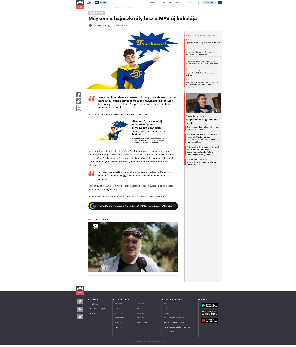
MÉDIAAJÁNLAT (169, 332)
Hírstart (118, 308)
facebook (93, 8)
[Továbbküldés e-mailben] (78, 101)
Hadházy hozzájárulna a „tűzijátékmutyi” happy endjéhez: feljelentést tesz (202, 162)
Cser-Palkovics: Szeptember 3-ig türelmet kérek (202, 119)
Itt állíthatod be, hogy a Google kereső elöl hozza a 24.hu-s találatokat (136, 206)
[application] (133, 247)
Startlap (118, 304)
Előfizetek (209, 2)
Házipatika (141, 304)
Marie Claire (142, 322)
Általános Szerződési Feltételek (177, 327)
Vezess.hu (119, 313)
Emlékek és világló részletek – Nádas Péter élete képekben (203, 128)
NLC (116, 327)
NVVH (179, 2)
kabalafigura (107, 8)
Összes (212, 35)
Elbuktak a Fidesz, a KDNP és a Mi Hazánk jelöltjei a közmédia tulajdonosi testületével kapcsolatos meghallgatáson (203, 138)
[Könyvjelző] (78, 108)
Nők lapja (141, 318)
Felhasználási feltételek (174, 318)
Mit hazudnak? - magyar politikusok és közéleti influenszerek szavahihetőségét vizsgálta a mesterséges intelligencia (203, 151)
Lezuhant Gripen (167, 2)
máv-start (121, 8)
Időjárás (154, 2)
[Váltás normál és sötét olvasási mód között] (198, 2)
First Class (119, 318)
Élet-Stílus (96, 13)
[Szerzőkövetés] (109, 25)
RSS (165, 304)
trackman (134, 8)
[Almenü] (89, 2)
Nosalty (118, 322)
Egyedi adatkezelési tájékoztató (177, 322)
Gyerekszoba (142, 313)
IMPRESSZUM (168, 313)
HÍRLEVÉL (167, 308)
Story (139, 308)
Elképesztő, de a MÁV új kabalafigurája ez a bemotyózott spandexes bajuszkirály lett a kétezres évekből (149, 128)
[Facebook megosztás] (78, 94)
